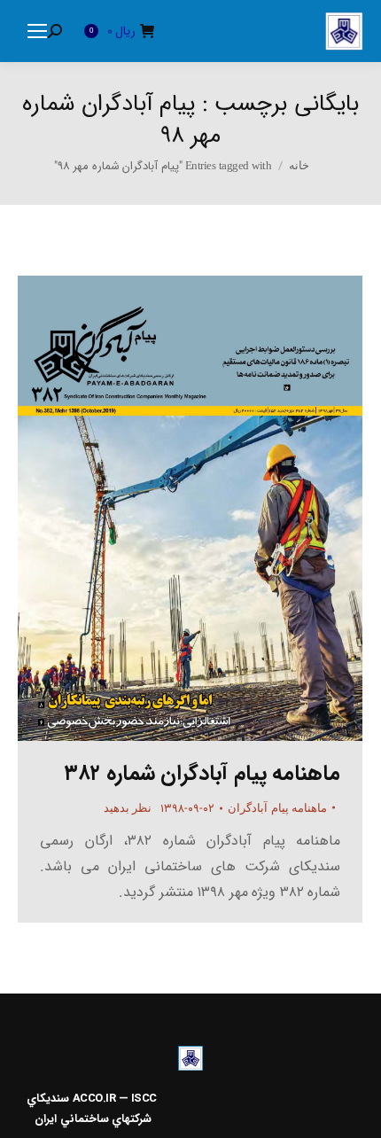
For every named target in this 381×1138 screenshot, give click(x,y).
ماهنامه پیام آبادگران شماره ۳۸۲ (202, 774)
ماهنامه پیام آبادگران (277, 808)
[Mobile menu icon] (37, 31)
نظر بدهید (128, 808)
